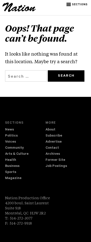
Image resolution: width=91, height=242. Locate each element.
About (50, 130)
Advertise (54, 142)
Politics (11, 136)
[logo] (19, 11)
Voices (10, 142)
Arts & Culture (17, 154)
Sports (10, 172)
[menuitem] (25, 130)
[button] (77, 4)
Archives (53, 154)
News (9, 130)
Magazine (13, 178)
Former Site (55, 160)
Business (12, 166)
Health (10, 160)
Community (14, 148)
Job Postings (56, 166)
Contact (52, 148)
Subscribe (54, 136)
